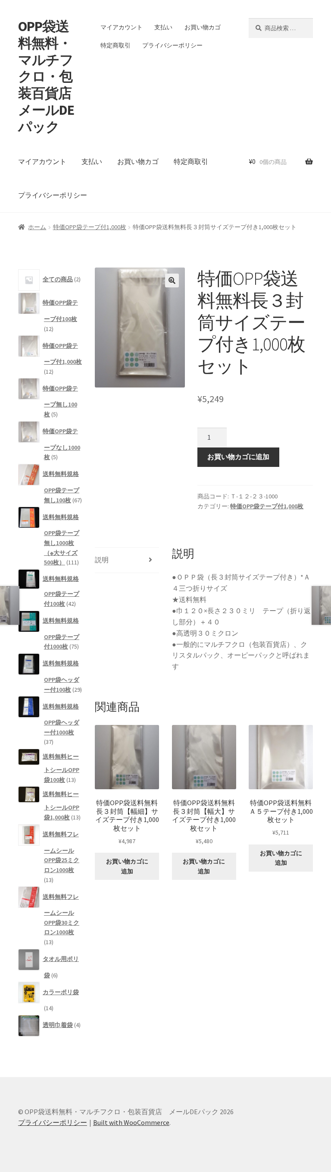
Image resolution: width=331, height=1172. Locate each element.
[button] (172, 280)
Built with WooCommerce (131, 1122)
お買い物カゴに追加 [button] (127, 866)
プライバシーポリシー (172, 45)
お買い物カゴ (202, 27)
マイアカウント (121, 27)
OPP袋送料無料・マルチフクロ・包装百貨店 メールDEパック (51, 76)
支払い (163, 27)
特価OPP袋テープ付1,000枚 (89, 227)
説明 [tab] (102, 559)
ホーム (37, 227)
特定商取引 (115, 45)
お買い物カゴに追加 (238, 456)
